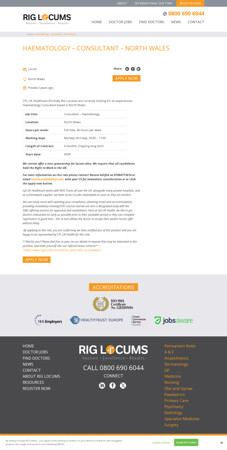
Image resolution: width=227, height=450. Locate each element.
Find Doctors (151, 22)
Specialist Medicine (181, 418)
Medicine (172, 376)
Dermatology (176, 364)
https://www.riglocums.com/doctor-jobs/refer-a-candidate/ (62, 250)
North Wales (36, 79)
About (122, 3)
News (176, 22)
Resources (33, 382)
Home (30, 34)
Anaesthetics (176, 358)
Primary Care (176, 400)
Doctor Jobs (120, 22)
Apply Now (126, 78)
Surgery (171, 424)
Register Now (190, 3)
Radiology (173, 412)
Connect (113, 376)
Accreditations (113, 287)
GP (167, 370)
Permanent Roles (180, 345)
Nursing (171, 382)
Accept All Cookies (186, 442)
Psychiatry (173, 406)
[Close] (222, 442)
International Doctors (153, 3)
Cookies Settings (161, 442)
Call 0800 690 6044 (113, 367)
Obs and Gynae (178, 388)
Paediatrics (174, 394)
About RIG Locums (41, 376)
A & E (169, 351)
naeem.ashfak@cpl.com (47, 179)
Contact (196, 22)
